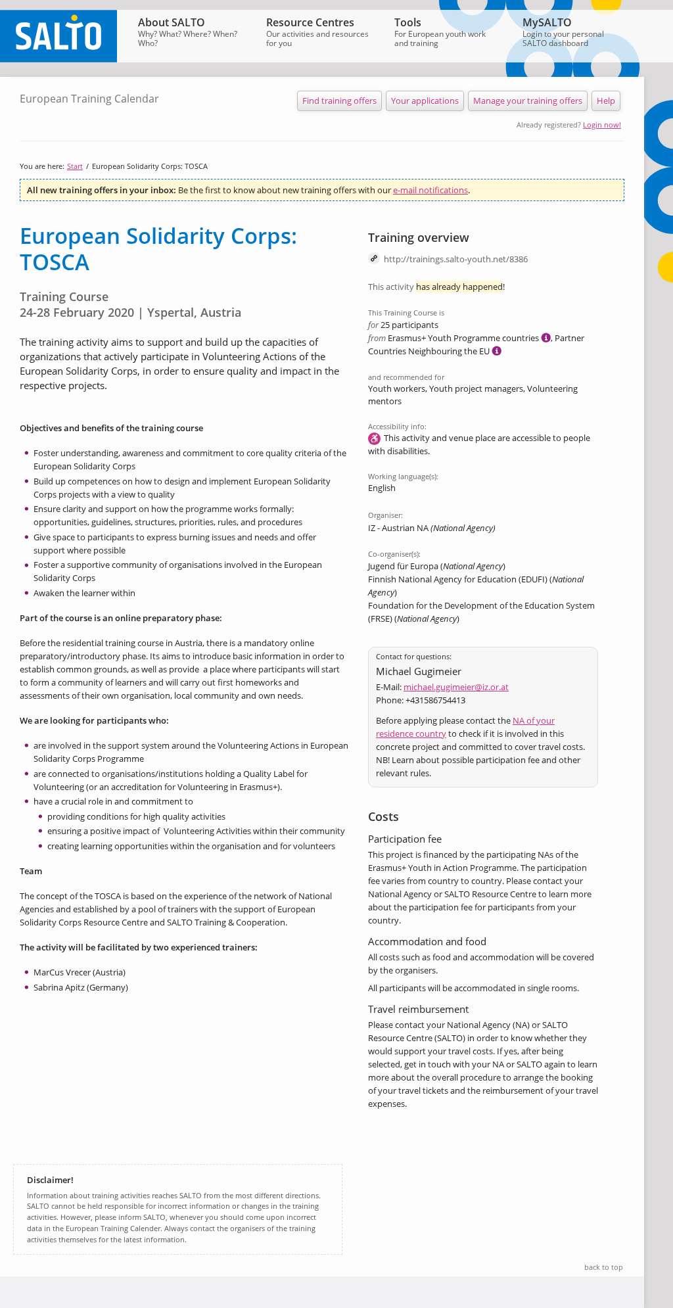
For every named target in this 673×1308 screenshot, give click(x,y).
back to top (603, 1267)
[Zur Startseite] (58, 59)
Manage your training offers (527, 100)
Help (606, 100)
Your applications (425, 100)
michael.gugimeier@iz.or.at (456, 687)
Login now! (602, 124)
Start (75, 166)
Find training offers (339, 100)
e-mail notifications (430, 190)
